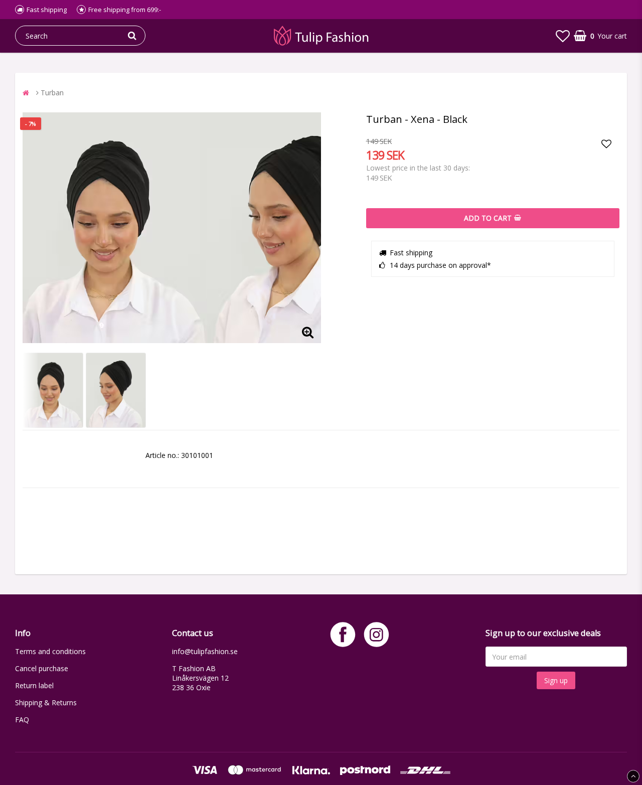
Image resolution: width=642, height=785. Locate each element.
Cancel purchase (41, 668)
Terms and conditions (50, 651)
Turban (52, 92)
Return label (34, 685)
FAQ (22, 719)
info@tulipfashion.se (205, 651)
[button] (563, 35)
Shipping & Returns (46, 702)
